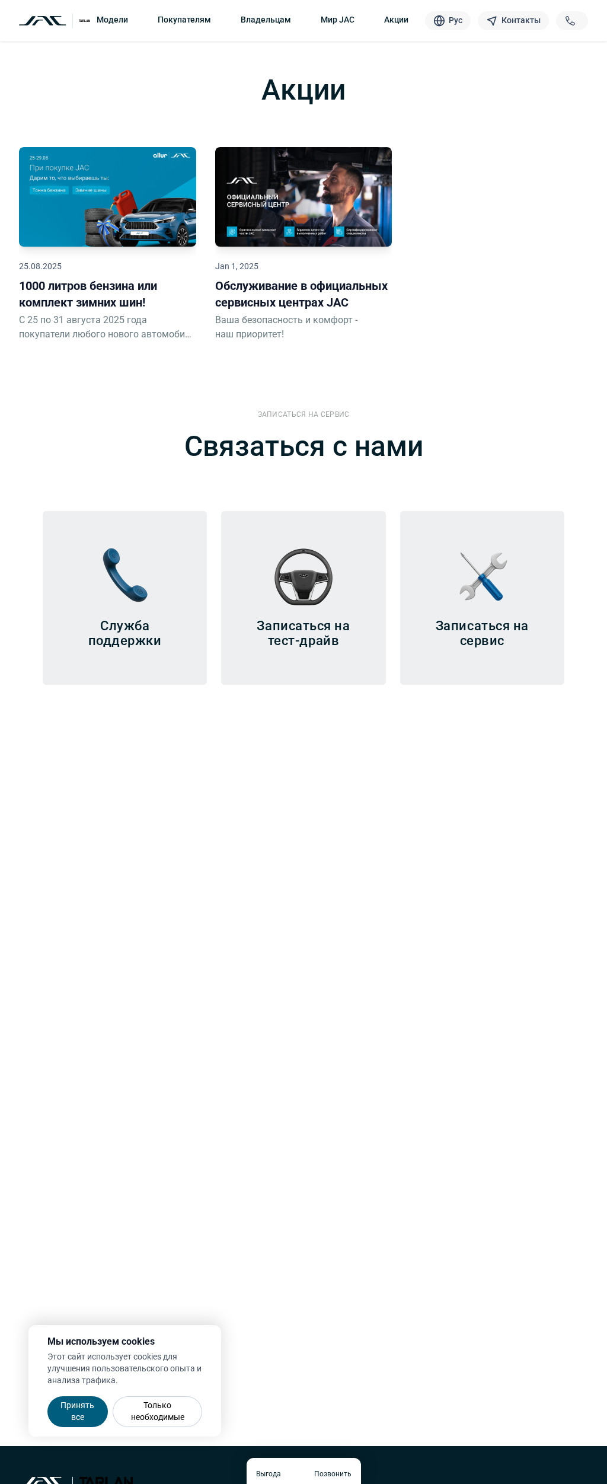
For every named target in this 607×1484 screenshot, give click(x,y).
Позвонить (333, 1474)
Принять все (77, 1411)
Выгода (268, 1474)
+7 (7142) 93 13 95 (572, 20)
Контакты (521, 20)
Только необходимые (157, 1411)
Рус (455, 20)
